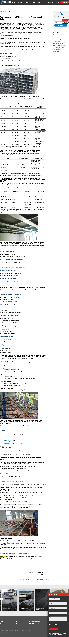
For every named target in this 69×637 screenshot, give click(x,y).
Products (20, 2)
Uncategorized (3, 11)
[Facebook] (30, 623)
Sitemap (17, 626)
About (39, 2)
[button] (1, 599)
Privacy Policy (51, 634)
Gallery (28, 2)
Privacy (17, 623)
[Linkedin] (35, 623)
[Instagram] (38, 623)
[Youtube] (32, 623)
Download (2, 626)
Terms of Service (57, 634)
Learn (33, 2)
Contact (18, 619)
